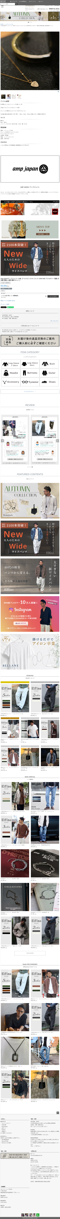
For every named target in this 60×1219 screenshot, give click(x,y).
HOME (1, 24)
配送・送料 (33, 1119)
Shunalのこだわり (49, 5)
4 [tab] (31, 22)
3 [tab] (30, 22)
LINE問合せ (23, 1)
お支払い (3, 1119)
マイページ (33, 1)
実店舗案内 (57, 5)
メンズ (3, 1)
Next (58, 17)
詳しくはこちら (54, 320)
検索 (16, 4)
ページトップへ (58, 1113)
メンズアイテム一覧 (8, 24)
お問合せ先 (33, 1151)
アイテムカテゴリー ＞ (30, 391)
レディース (14, 1)
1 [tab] (28, 22)
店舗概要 (3, 1186)
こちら (38, 1126)
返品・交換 (3, 1151)
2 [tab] (29, 22)
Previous (1, 17)
